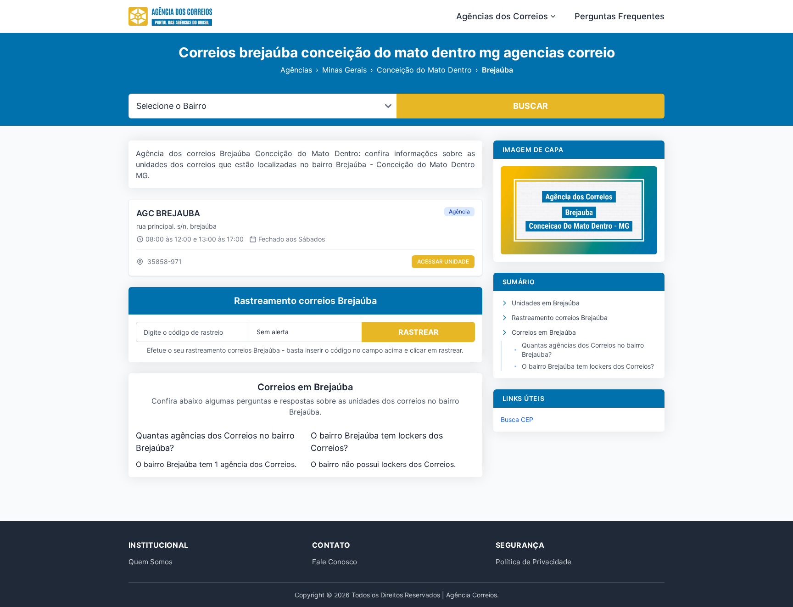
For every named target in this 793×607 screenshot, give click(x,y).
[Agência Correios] (170, 16)
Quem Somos (150, 561)
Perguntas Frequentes (620, 16)
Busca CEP (517, 419)
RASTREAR (418, 332)
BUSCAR (530, 106)
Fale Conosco (334, 561)
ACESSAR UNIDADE (443, 261)
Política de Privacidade (533, 561)
